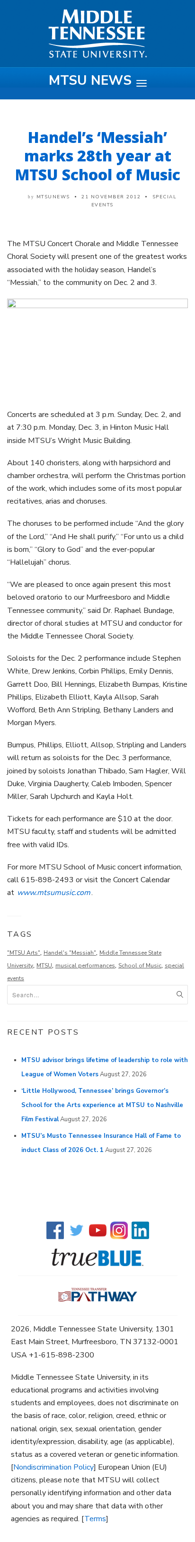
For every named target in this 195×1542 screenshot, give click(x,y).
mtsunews (53, 197)
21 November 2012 (111, 197)
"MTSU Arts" (23, 953)
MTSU (44, 965)
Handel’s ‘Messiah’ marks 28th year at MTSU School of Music (97, 156)
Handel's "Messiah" (70, 953)
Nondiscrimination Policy (53, 1467)
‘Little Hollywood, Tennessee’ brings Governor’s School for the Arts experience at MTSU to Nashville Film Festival (102, 1105)
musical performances (85, 965)
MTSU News (90, 80)
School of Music (139, 965)
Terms (95, 1519)
